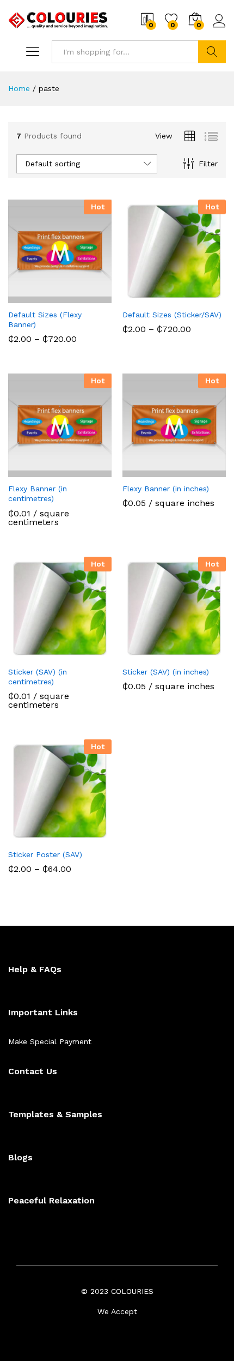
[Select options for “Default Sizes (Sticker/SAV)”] (147, 296)
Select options (33, 474)
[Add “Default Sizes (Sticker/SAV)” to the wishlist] (197, 296)
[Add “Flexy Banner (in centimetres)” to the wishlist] (83, 470)
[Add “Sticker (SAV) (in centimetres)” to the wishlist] (83, 654)
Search (212, 51)
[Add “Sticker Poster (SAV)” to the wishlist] (83, 836)
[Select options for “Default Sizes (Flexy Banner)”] (33, 296)
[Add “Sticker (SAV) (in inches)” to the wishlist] (197, 654)
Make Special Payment (49, 1041)
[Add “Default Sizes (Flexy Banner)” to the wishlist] (83, 296)
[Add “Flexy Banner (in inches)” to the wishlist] (197, 470)
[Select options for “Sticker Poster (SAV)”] (33, 836)
